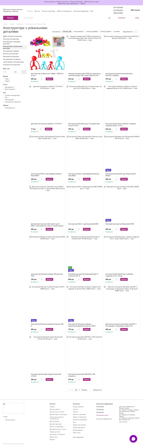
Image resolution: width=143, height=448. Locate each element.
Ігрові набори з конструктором (13, 62)
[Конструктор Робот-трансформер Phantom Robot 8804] (47, 153)
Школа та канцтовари (56, 426)
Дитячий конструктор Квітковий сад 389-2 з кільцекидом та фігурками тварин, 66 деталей (121, 326)
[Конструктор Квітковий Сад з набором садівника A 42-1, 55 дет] (122, 254)
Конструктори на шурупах (12, 59)
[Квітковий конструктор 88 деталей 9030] (122, 203)
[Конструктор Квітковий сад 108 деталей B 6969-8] (122, 153)
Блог (91, 11)
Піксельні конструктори (11, 39)
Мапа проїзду (123, 422)
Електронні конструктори (11, 64)
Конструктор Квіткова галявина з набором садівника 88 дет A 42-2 (121, 124)
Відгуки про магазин (79, 425)
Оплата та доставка (48, 11)
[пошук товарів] (22, 18)
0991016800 (118, 13)
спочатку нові (67, 31)
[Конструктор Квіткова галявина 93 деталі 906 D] (47, 304)
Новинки (52, 439)
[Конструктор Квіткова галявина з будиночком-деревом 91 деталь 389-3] (84, 304)
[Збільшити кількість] (44, 79)
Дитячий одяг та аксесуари (58, 414)
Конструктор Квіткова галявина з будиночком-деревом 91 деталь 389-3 (82, 325)
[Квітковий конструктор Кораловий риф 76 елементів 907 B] (84, 254)
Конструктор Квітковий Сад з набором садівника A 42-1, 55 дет (119, 275)
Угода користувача (79, 427)
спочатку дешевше (92, 31)
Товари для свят (55, 432)
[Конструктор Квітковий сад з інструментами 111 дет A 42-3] (84, 103)
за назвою (116, 31)
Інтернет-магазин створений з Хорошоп (13, 443)
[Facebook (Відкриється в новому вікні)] (104, 11)
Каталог (30, 11)
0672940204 (118, 10)
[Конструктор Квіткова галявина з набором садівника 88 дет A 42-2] (122, 103)
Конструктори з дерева (11, 51)
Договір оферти (78, 430)
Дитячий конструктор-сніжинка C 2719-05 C (46, 124)
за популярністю (78, 31)
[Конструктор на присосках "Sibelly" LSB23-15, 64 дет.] (47, 53)
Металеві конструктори (11, 56)
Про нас (37, 11)
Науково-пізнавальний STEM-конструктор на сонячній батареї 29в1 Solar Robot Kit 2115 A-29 (84, 75)
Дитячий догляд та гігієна (58, 429)
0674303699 (118, 7)
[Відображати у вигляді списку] (138, 31)
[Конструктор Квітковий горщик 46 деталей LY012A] (47, 354)
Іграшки (52, 406)
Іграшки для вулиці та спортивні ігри (57, 418)
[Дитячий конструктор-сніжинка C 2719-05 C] (47, 103)
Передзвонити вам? (102, 415)
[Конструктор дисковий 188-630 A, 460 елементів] (84, 354)
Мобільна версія (10, 420)
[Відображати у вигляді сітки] (135, 31)
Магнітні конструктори (10, 53)
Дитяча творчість (55, 409)
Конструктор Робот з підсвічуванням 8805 (83, 224)
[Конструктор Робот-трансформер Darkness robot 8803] (84, 153)
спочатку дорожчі (105, 31)
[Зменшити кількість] (39, 79)
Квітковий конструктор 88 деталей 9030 (120, 224)
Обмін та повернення (64, 11)
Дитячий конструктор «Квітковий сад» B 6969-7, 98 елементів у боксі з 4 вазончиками (47, 225)
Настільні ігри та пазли (57, 412)
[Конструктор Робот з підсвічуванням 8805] (84, 203)
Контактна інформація (81, 11)
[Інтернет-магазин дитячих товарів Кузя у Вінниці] (13, 408)
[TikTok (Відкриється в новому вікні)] (102, 11)
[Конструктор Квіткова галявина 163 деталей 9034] (47, 254)
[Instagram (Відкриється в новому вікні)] (99, 11)
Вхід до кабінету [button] (78, 406)
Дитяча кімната (54, 421)
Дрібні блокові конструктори (12, 36)
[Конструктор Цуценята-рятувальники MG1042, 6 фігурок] (122, 53)
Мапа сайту (76, 432)
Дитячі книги (54, 437)
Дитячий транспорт (56, 424)
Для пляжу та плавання (57, 434)
